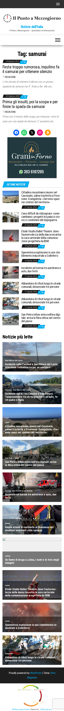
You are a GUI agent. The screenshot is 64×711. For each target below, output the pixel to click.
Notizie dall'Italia (32, 27)
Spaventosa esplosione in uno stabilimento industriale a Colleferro (40, 254)
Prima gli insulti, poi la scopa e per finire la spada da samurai (30, 104)
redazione (10, 77)
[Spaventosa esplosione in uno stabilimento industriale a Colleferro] (10, 256)
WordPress (36, 673)
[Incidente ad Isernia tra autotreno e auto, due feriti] (10, 272)
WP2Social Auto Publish (21, 709)
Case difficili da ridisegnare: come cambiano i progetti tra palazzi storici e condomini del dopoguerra (40, 217)
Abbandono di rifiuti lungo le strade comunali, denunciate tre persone (41, 285)
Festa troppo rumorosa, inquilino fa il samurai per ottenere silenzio (30, 69)
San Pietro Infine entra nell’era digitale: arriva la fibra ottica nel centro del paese (41, 318)
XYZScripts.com (46, 709)
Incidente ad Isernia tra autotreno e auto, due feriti (41, 269)
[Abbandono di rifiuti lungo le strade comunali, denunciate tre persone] (10, 287)
